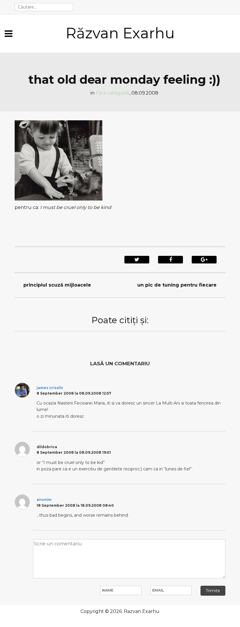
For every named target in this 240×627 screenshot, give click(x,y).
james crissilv (50, 388)
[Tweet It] (136, 259)
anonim (44, 499)
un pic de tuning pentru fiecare (177, 285)
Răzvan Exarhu (120, 33)
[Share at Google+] (204, 259)
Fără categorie (112, 93)
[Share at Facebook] (170, 259)
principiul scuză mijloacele (57, 285)
